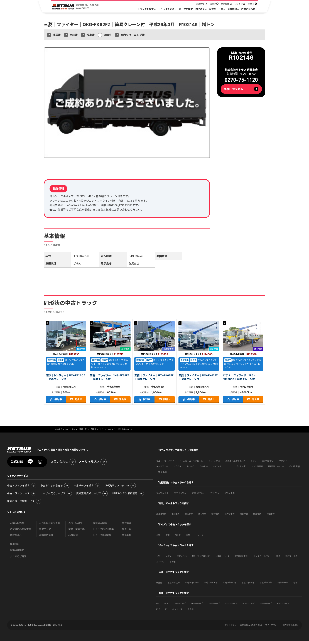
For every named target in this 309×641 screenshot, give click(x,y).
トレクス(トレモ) (261, 556)
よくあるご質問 (18, 556)
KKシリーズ (177, 609)
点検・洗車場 (75, 523)
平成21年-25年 (210, 583)
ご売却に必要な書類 (49, 523)
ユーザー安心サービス (52, 493)
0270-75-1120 (241, 79)
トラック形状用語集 (103, 529)
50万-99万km (180, 493)
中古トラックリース (18, 493)
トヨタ (277, 556)
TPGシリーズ (214, 603)
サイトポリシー (272, 625)
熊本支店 (257, 514)
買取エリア (45, 529)
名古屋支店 (229, 514)
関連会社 (126, 535)
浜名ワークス (291, 556)
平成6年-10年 (266, 583)
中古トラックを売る (51, 485)
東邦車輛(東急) (241, 556)
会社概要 (126, 523)
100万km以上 (162, 493)
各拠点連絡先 (17, 550)
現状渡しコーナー (276, 466)
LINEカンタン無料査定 (125, 493)
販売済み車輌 (100, 523)
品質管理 (73, 535)
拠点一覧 (126, 529)
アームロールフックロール (191, 461)
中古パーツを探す (84, 485)
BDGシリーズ (283, 603)
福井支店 (215, 514)
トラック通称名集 (102, 535)
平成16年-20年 (229, 583)
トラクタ (177, 466)
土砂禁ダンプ (268, 461)
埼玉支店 (202, 514)
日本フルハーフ (222, 556)
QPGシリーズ (180, 603)
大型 (188, 535)
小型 (158, 535)
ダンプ (253, 461)
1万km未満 (229, 493)
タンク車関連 (257, 466)
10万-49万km (198, 493)
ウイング (217, 466)
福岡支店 (244, 514)
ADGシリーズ (266, 603)
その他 (172, 562)
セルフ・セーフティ (165, 461)
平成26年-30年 (192, 583)
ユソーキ (160, 562)
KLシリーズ (161, 609)
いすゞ (168, 556)
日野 (158, 556)
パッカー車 (241, 466)
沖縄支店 (270, 514)
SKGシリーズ (231, 603)
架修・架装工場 (76, 529)
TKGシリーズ (197, 603)
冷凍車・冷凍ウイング (235, 461)
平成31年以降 (174, 583)
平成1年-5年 (282, 583)
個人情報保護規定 (290, 625)
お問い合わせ (59, 461)
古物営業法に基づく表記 (251, 625)
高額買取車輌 (46, 535)
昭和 (295, 583)
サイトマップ (230, 625)
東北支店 (175, 514)
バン (228, 466)
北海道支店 (161, 514)
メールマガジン (89, 461)
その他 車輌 (294, 466)
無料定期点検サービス (88, 493)
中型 (168, 535)
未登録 (159, 583)
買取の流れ (16, 535)
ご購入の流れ (17, 523)
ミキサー (204, 466)
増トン (178, 535)
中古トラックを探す (18, 485)
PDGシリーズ (248, 603)
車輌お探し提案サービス (21, 501)
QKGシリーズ (162, 603)
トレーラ (191, 466)
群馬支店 (189, 514)
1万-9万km (214, 493)
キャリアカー (162, 466)
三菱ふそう (182, 556)
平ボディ (283, 461)
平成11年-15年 (248, 583)
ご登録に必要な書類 (20, 529)
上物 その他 (161, 472)
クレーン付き (214, 461)
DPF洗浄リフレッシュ (116, 485)
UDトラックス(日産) (201, 556)
